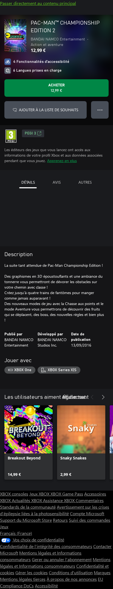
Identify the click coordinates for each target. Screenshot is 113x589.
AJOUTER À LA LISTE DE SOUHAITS (48, 109)
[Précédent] (92, 397)
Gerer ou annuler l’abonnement (62, 559)
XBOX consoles (14, 494)
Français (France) (16, 533)
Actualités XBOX (27, 500)
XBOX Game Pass (66, 494)
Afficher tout (74, 396)
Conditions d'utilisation (71, 572)
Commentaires (90, 500)
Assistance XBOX (59, 500)
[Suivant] (103, 397)
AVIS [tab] (57, 182)
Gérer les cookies (31, 572)
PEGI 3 (30, 133)
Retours (60, 520)
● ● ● (100, 109)
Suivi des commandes (89, 520)
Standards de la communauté (28, 507)
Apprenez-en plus (62, 160)
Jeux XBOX (39, 494)
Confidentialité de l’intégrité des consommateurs (46, 546)
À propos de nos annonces (72, 579)
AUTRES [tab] (85, 182)
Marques (102, 572)
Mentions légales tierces (23, 579)
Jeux (4, 526)
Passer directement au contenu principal (38, 3)
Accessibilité (46, 585)
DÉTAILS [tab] (28, 182)
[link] (28, 442)
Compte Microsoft (87, 513)
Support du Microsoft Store (26, 520)
